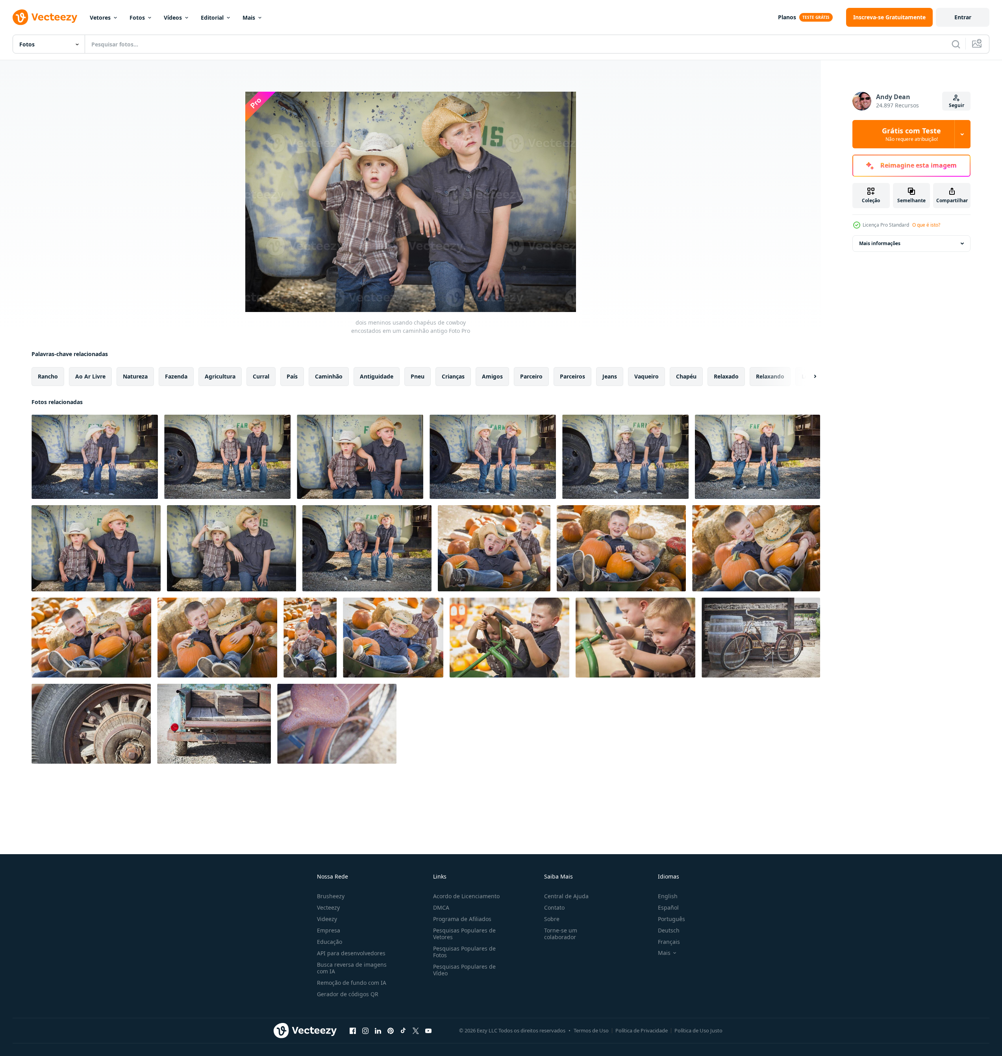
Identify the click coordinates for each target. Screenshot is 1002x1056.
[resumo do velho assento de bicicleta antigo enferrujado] (336, 724)
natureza (135, 376)
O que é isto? (926, 225)
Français (669, 941)
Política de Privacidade (641, 1030)
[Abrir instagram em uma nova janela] (365, 1030)
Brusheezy (330, 896)
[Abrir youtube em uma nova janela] (428, 1030)
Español (668, 907)
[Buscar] (956, 44)
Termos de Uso (591, 1030)
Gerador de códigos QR (347, 994)
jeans (609, 376)
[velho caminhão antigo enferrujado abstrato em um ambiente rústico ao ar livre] (214, 724)
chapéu (686, 376)
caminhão (329, 376)
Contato (554, 907)
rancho (48, 376)
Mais (249, 17)
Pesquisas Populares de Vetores (464, 934)
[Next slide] (808, 376)
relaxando (770, 376)
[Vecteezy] (45, 17)
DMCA (441, 907)
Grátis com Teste (911, 134)
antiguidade (376, 376)
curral (261, 376)
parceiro (531, 376)
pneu (417, 376)
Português (671, 919)
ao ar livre (90, 376)
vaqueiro (646, 376)
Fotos (137, 17)
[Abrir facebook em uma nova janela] (353, 1030)
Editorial (212, 17)
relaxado (726, 376)
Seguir (956, 105)
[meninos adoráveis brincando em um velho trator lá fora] (509, 638)
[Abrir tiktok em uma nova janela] (403, 1030)
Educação (329, 941)
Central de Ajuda (566, 896)
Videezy (327, 919)
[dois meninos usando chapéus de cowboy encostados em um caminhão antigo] (94, 457)
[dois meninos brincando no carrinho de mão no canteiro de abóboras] (494, 548)
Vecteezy (328, 907)
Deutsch (669, 930)
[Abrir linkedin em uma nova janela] (378, 1030)
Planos (787, 17)
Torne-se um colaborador (560, 934)
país (292, 376)
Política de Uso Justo (698, 1030)
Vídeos (173, 17)
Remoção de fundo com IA (351, 982)
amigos (492, 376)
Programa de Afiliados (462, 919)
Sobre (551, 919)
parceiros (572, 376)
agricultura (220, 376)
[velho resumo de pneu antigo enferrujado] (91, 724)
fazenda (176, 376)
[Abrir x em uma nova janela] (416, 1030)
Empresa (328, 930)
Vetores (100, 17)
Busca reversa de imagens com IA (352, 968)
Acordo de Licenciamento (466, 896)
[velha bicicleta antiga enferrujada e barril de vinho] (761, 638)
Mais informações (879, 243)
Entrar (962, 17)
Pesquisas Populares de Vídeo (464, 970)
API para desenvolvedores (351, 953)
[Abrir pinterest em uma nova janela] (390, 1030)
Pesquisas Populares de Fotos (464, 952)
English (668, 896)
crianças (453, 376)
